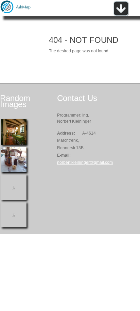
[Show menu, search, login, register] (121, 15)
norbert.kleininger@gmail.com (85, 162)
